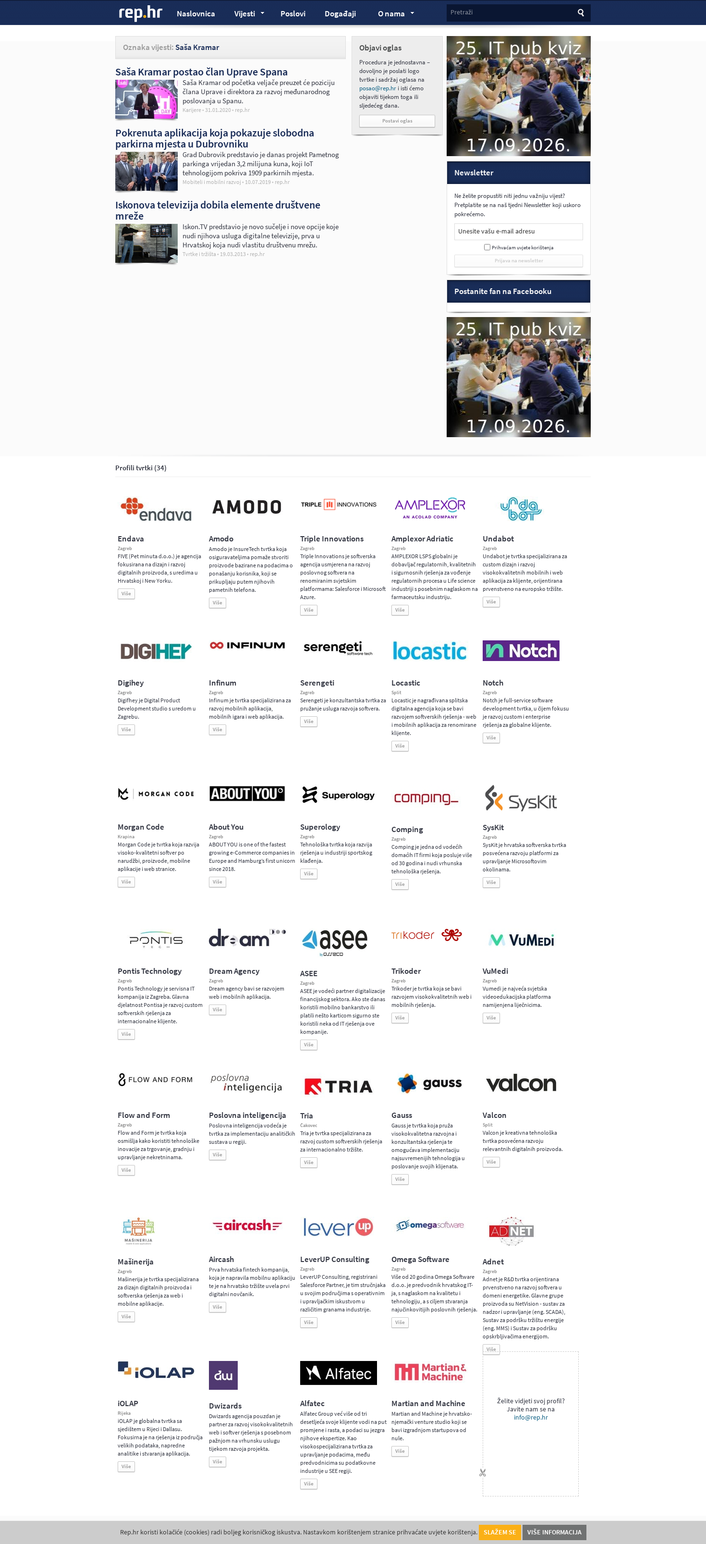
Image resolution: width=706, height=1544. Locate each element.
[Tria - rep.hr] (338, 1098)
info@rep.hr (531, 1417)
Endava (131, 538)
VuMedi (495, 971)
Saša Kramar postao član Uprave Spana (201, 71)
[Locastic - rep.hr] (429, 659)
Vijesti (240, 15)
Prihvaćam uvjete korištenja (523, 247)
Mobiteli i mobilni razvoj (212, 182)
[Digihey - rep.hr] (156, 660)
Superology (320, 827)
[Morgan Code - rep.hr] (156, 801)
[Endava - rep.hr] (156, 521)
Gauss (401, 1115)
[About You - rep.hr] (247, 801)
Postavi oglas (397, 120)
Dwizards (225, 1405)
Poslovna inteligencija (247, 1115)
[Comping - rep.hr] (427, 811)
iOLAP (128, 1403)
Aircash (221, 1259)
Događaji (340, 13)
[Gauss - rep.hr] (429, 1092)
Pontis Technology (150, 971)
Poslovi (292, 13)
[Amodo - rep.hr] (247, 516)
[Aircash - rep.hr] (247, 1232)
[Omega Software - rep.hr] (429, 1232)
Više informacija (554, 1532)
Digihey (131, 682)
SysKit (493, 827)
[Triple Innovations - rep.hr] (338, 511)
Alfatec (312, 1403)
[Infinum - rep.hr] (247, 648)
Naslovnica (196, 13)
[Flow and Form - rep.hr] (156, 1085)
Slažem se (500, 1532)
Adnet (493, 1261)
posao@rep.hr (377, 88)
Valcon (495, 1115)
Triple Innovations (332, 538)
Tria (306, 1115)
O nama (387, 15)
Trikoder (406, 971)
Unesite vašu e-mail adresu (496, 231)
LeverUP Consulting (334, 1259)
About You (226, 827)
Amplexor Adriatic (422, 538)
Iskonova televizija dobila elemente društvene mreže (217, 210)
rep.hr (141, 14)
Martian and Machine (428, 1403)
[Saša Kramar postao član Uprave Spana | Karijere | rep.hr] (146, 116)
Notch (493, 682)
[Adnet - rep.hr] (511, 1244)
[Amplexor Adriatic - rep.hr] (429, 517)
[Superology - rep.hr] (338, 802)
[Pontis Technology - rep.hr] (156, 950)
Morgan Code (141, 827)
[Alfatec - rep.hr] (338, 1383)
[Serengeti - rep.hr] (338, 656)
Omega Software (420, 1259)
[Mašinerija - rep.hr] (138, 1244)
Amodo (221, 538)
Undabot (498, 538)
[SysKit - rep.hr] (521, 809)
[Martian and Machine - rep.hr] (429, 1381)
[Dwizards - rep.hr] (223, 1388)
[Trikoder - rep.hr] (426, 939)
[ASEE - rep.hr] (336, 955)
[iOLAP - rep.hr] (156, 1376)
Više (126, 593)
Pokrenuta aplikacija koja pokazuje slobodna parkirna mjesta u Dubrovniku (214, 138)
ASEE (308, 973)
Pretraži (461, 12)
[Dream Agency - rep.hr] (247, 944)
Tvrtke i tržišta (199, 254)
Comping (407, 829)
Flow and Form (144, 1115)
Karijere (192, 110)
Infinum (222, 682)
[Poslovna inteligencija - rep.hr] (247, 1092)
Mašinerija (136, 1261)
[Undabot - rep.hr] (521, 519)
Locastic (405, 682)
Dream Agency (234, 971)
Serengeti (317, 682)
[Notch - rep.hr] (521, 659)
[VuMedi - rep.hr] (521, 950)
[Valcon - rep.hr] (521, 1090)
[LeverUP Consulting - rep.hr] (338, 1235)
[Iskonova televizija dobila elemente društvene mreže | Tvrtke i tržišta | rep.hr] (146, 260)
